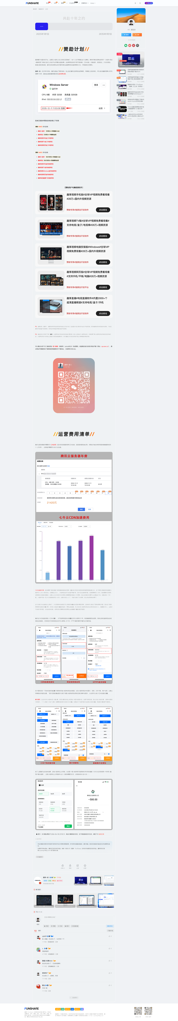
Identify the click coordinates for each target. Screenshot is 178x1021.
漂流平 (44, 1010)
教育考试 (84, 3)
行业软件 (73, 3)
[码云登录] (133, 45)
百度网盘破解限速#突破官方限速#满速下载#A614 (136, 70)
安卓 (48, 3)
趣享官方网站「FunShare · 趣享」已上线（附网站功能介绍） (136, 86)
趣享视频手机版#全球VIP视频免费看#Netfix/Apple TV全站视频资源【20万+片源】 (136, 94)
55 (50, 880)
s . (43, 948)
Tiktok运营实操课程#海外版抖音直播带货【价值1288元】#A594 (136, 108)
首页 (35, 9)
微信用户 (45, 973)
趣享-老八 (46, 877)
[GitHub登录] (137, 45)
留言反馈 (101, 834)
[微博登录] (129, 45)
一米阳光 (45, 997)
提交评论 (110, 926)
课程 (63, 3)
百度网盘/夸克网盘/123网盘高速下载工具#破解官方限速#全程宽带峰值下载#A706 (136, 79)
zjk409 (44, 936)
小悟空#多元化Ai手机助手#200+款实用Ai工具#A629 (135, 115)
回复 (56, 942)
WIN (55, 3)
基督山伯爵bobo (47, 961)
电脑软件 (41, 9)
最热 (39, 930)
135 (55, 880)
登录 (127, 35)
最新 (35, 930)
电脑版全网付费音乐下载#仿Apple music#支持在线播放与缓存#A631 (136, 101)
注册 (138, 35)
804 (46, 880)
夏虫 (43, 985)
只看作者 (110, 930)
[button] (113, 880)
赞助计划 (149, 3)
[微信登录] (125, 45)
